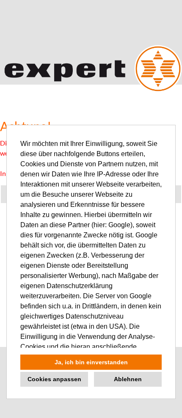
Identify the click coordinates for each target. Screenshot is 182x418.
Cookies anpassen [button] (54, 379)
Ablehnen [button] (128, 379)
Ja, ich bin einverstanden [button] (91, 362)
